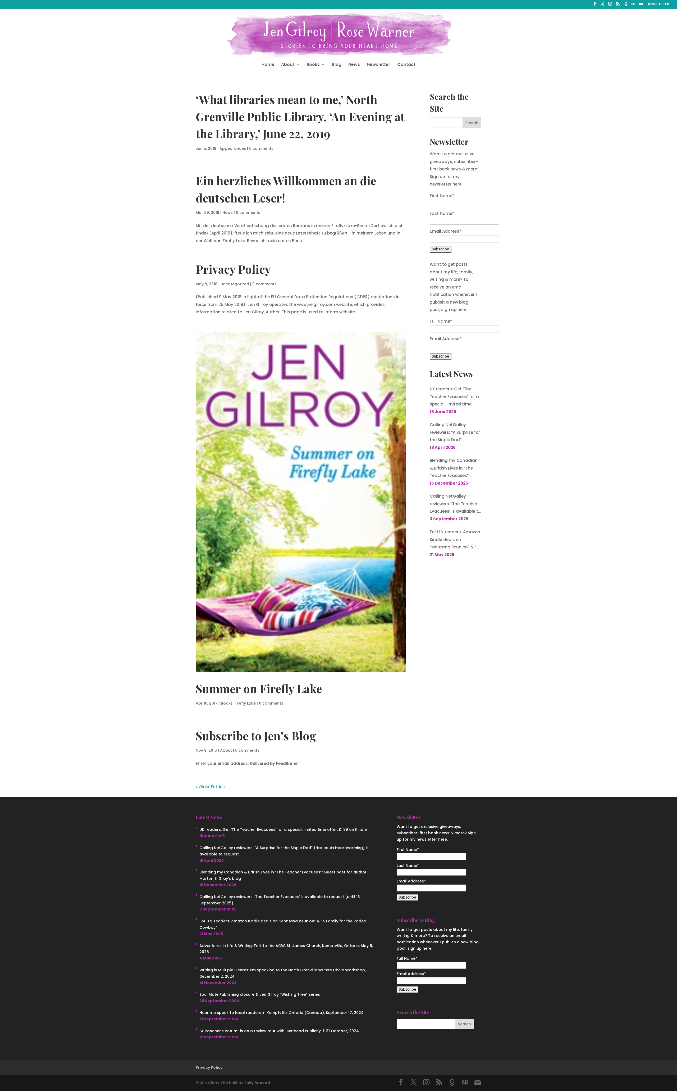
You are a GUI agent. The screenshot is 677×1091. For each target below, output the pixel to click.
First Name (442, 196)
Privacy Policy (233, 269)
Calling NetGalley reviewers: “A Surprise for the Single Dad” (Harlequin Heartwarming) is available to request (455, 433)
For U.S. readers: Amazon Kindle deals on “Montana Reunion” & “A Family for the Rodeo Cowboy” (455, 540)
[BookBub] (633, 5)
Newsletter (378, 65)
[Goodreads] (626, 5)
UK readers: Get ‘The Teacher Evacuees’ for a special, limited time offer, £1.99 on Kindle (454, 397)
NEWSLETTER (658, 4)
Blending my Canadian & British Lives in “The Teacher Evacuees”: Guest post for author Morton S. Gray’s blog (454, 469)
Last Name (442, 213)
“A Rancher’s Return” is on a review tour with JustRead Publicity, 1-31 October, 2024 (279, 1031)
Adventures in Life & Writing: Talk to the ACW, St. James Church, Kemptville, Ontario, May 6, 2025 (286, 949)
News (354, 65)
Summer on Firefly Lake (259, 688)
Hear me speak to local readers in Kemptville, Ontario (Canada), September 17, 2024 (281, 1012)
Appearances (232, 148)
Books (313, 65)
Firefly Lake (245, 703)
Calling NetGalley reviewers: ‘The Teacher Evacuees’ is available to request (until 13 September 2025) (455, 504)
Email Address (445, 231)
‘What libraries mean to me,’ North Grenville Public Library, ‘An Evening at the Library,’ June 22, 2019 (300, 116)
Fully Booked (257, 1082)
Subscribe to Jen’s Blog (256, 735)
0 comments (261, 148)
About (287, 65)
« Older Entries (210, 787)
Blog (336, 65)
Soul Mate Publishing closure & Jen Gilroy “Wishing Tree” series (259, 994)
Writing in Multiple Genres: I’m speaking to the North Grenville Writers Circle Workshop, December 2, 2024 (282, 973)
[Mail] (641, 5)
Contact (406, 65)
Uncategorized (235, 284)
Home (268, 65)
